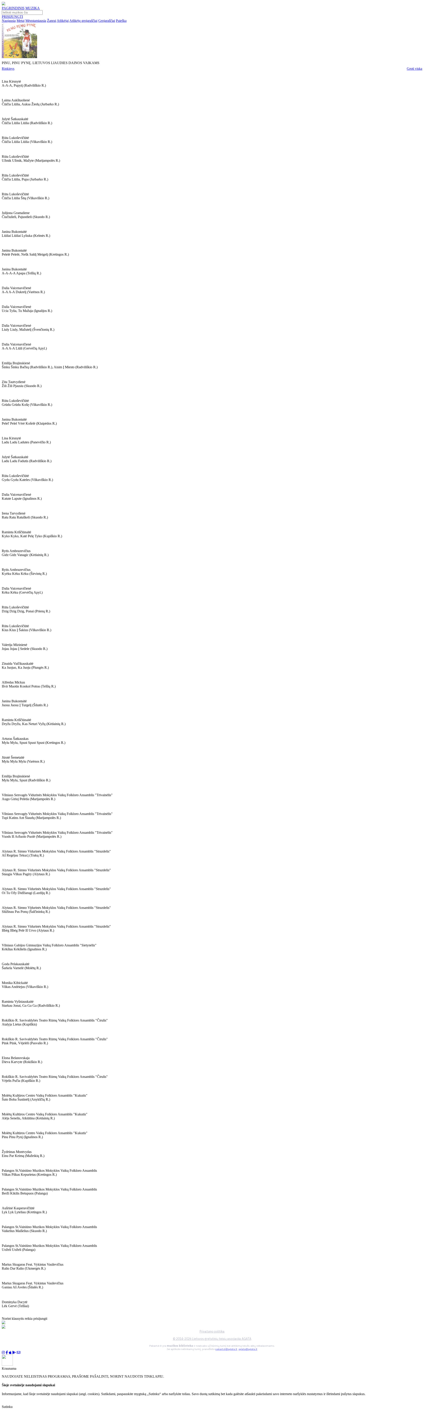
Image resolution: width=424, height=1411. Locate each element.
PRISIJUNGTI (12, 17)
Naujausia (9, 21)
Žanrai (51, 21)
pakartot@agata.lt (226, 1349)
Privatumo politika (212, 1331)
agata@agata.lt (247, 1349)
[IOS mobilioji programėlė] (10, 1352)
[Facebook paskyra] (7, 1352)
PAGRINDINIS (13, 8)
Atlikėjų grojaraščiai (83, 21)
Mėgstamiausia (35, 21)
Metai (21, 21)
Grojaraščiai (106, 21)
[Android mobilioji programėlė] (14, 1352)
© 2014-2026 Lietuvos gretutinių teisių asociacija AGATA (212, 1339)
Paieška (121, 21)
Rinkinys (8, 68)
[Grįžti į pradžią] (3, 4)
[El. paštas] (18, 1352)
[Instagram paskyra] (3, 1352)
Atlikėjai (63, 21)
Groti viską (414, 68)
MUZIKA (32, 8)
